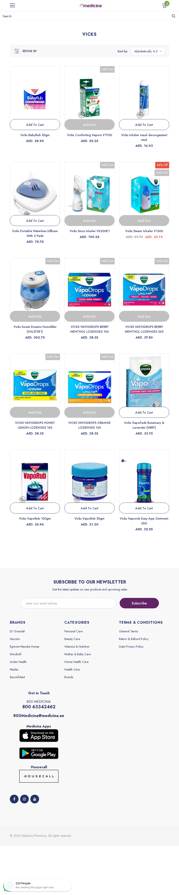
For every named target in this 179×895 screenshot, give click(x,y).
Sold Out (89, 125)
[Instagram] (24, 799)
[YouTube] (34, 799)
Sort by (122, 51)
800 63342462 (38, 707)
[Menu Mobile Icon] (12, 5)
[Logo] (91, 5)
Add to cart (35, 125)
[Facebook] (14, 799)
